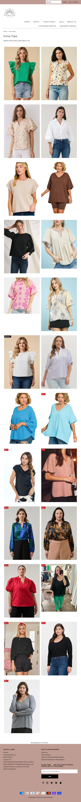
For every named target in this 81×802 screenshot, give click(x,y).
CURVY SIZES (49, 22)
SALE (61, 22)
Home (5, 31)
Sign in (65, 2)
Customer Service (9, 755)
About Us (44, 752)
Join (70, 2)
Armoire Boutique (47, 797)
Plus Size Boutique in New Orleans (52, 759)
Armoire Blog (45, 755)
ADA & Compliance (9, 769)
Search (5, 752)
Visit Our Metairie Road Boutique (52, 757)
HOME (27, 22)
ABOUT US (71, 22)
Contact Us (7, 759)
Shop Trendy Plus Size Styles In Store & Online (18, 762)
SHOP (35, 22)
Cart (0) (75, 2)
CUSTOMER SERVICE (47, 26)
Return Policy (7, 757)
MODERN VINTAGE (68, 26)
